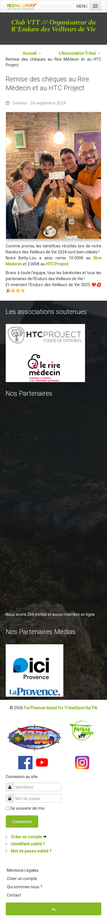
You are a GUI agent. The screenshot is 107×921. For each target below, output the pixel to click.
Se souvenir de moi (27, 808)
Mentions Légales (23, 870)
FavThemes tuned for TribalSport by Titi (60, 707)
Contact (14, 895)
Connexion (22, 821)
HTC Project (57, 264)
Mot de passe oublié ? (31, 851)
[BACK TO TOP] (53, 908)
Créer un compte (26, 836)
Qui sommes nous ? (24, 887)
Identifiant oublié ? (27, 844)
